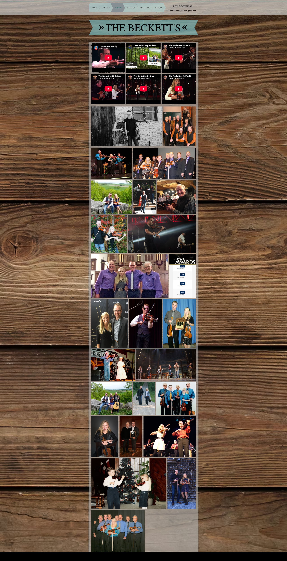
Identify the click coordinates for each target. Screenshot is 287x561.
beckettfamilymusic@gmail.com (183, 10)
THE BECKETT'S (143, 27)
